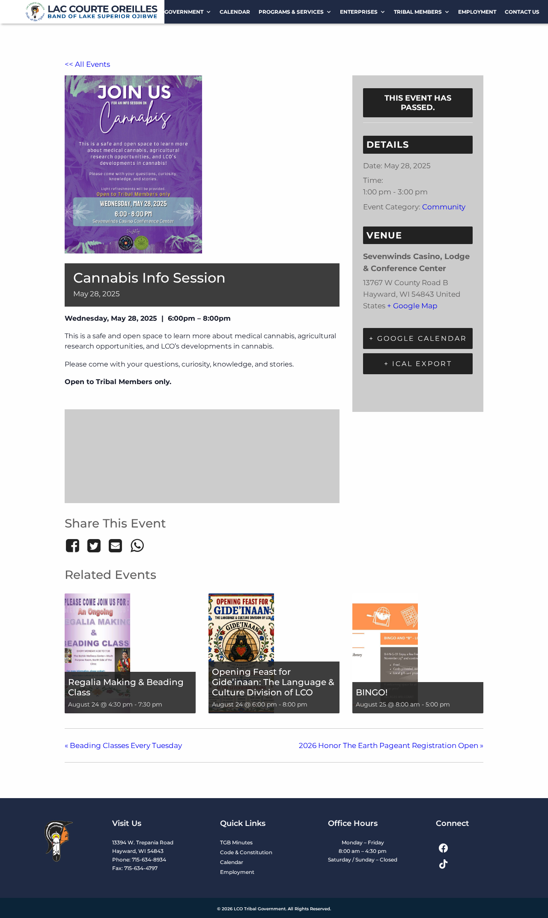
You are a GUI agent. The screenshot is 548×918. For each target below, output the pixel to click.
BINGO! (371, 692)
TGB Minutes (236, 842)
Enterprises (359, 12)
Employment (477, 12)
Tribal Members (418, 12)
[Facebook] (74, 545)
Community (443, 207)
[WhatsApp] (137, 545)
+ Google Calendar (418, 338)
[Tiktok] (443, 863)
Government (183, 12)
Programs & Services (291, 12)
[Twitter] (93, 545)
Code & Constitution (246, 852)
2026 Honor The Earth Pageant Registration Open (391, 745)
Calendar (235, 12)
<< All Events (87, 64)
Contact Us (522, 12)
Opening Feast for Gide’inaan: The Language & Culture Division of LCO (273, 682)
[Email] (115, 545)
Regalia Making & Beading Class (126, 687)
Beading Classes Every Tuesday (123, 745)
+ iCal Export (418, 364)
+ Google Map (412, 305)
